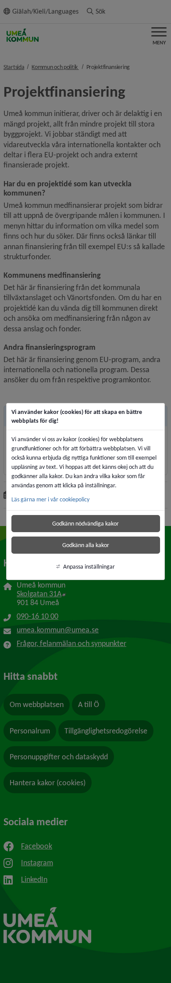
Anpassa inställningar (89, 566)
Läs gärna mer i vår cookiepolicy (50, 499)
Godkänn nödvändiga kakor (85, 523)
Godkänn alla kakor (85, 545)
